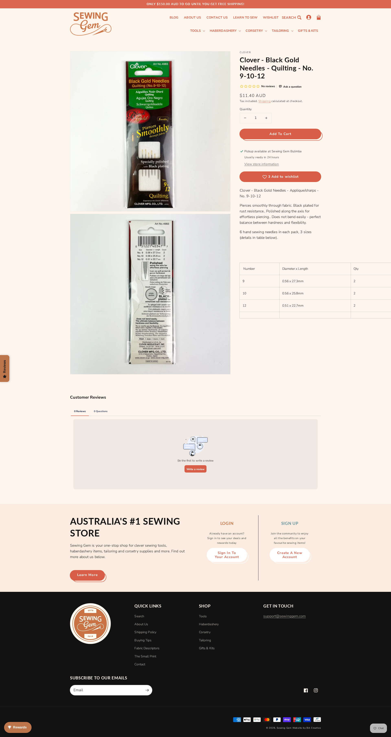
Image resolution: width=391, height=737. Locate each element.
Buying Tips (142, 640)
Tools (203, 616)
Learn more (87, 574)
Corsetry (205, 632)
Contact (139, 664)
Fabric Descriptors (146, 648)
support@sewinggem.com (284, 616)
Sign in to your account (227, 555)
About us (141, 624)
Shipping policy (145, 632)
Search (139, 616)
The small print (145, 656)
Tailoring (205, 640)
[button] (291, 17)
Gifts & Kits (206, 648)
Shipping (264, 101)
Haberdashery (209, 624)
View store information (261, 164)
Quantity (246, 109)
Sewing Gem (284, 727)
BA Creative (313, 727)
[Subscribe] (147, 690)
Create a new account (289, 555)
